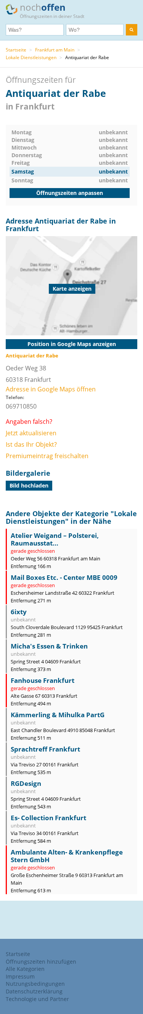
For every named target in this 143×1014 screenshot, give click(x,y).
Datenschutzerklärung (34, 991)
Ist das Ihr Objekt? (31, 444)
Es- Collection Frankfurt (48, 817)
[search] (131, 29)
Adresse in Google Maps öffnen (51, 389)
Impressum (20, 976)
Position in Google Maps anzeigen (71, 344)
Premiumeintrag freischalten (47, 456)
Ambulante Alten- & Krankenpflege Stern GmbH (67, 856)
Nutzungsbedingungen (35, 983)
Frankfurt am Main (54, 50)
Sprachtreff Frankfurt (45, 749)
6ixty (19, 611)
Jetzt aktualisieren (31, 433)
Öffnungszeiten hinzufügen (41, 961)
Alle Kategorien (25, 968)
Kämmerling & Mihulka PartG (57, 714)
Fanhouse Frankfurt (42, 680)
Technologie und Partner (37, 999)
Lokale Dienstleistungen (31, 57)
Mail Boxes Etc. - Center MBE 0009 (64, 577)
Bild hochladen (29, 485)
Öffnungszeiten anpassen (69, 192)
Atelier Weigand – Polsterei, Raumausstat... (55, 539)
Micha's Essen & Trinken (49, 646)
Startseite (16, 50)
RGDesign (26, 783)
